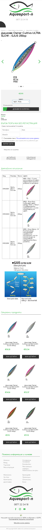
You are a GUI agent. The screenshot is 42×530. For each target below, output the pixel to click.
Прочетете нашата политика (21, 519)
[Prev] (3, 61)
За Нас (6, 477)
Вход (5, 462)
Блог (24, 482)
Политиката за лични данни (27, 138)
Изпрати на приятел (11, 149)
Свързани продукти (31, 158)
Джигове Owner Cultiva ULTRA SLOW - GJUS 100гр (30, 387)
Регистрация (8, 467)
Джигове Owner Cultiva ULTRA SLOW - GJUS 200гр (11, 344)
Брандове (26, 475)
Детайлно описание (11, 158)
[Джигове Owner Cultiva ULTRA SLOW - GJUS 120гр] (11, 372)
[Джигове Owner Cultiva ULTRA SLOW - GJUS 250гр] (21, 62)
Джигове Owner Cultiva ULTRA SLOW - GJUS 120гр (11, 387)
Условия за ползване (26, 461)
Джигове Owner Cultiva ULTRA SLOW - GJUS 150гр (30, 344)
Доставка (7, 482)
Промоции (26, 477)
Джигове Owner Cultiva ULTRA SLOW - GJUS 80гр (30, 429)
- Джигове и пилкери (32, 30)
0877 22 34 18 (22, 20)
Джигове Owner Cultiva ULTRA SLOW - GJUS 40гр (11, 429)
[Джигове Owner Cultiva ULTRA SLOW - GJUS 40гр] (11, 415)
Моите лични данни (22, 523)
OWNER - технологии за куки (30, 469)
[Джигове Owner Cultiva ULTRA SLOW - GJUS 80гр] (30, 415)
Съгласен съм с (21, 138)
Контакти (7, 479)
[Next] (38, 61)
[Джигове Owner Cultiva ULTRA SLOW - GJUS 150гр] (30, 329)
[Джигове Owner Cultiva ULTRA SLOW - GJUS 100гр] (30, 372)
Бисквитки (26, 464)
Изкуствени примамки (15, 30)
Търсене (6, 465)
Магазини (7, 475)
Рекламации (27, 466)
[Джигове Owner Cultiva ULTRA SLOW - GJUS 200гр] (11, 329)
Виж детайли (11, 356)
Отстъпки (26, 479)
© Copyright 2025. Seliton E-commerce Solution (21, 528)
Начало (3, 30)
